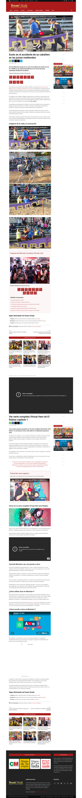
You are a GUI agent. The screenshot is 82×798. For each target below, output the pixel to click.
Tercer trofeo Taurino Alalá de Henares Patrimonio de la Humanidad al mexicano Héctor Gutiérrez (44, 352)
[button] (71, 10)
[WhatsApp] (70, 1)
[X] (68, 1)
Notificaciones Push (65, 796)
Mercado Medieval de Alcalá (17, 300)
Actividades (30, 10)
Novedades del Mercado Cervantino (19, 306)
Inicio (11, 10)
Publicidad (26, 0)
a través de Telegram (36, 326)
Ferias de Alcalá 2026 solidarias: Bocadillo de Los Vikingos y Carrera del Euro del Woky (29, 352)
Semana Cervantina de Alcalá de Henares (20, 302)
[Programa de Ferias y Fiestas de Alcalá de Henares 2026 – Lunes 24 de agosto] (15, 359)
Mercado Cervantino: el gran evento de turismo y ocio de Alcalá (25, 310)
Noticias (16, 10)
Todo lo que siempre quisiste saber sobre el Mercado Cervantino (25, 304)
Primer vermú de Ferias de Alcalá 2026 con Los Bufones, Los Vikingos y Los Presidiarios (15, 352)
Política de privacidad (49, 796)
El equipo (22, 0)
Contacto (36, 0)
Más (53, 10)
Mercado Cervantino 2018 (18, 13)
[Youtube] (72, 1)
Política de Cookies (57, 796)
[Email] (18, 61)
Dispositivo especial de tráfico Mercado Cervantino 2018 (23, 308)
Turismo (47, 10)
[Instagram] (64, 1)
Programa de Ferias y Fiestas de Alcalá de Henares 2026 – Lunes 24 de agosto (15, 366)
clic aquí (37, 318)
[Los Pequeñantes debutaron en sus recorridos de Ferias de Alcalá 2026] (29, 359)
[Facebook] (62, 1)
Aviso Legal (42, 796)
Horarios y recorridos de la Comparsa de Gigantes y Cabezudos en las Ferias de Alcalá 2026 (44, 366)
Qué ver (22, 10)
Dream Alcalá (11, 13)
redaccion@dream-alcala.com (41, 791)
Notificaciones (31, 0)
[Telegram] (66, 1)
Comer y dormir (39, 10)
